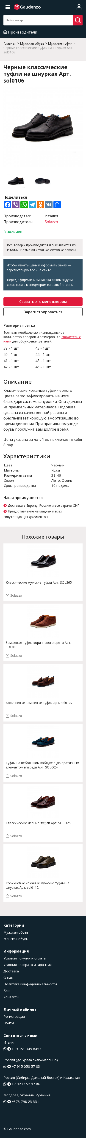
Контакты (11, 997)
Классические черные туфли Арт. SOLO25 (38, 823)
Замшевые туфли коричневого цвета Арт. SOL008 (38, 644)
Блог (7, 990)
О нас (8, 977)
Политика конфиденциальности (30, 984)
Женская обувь (15, 938)
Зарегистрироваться (43, 312)
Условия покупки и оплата (24, 958)
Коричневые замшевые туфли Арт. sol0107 (39, 702)
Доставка (11, 971)
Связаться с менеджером (43, 301)
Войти (8, 1023)
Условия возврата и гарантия (27, 964)
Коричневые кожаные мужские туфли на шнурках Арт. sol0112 (37, 885)
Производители (22, 32)
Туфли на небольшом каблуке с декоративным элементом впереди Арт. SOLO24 (42, 765)
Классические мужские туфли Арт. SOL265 (39, 582)
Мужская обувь (15, 932)
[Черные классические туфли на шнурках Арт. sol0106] (43, 127)
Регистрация (14, 1016)
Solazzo (51, 221)
